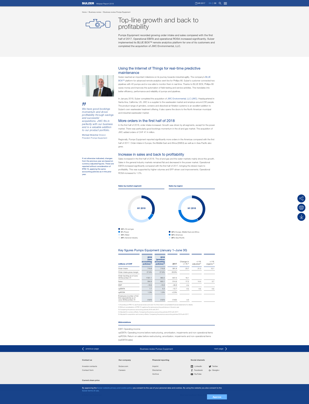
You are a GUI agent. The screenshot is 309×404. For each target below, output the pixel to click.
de (215, 3)
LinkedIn (198, 366)
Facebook (198, 370)
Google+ (216, 370)
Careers (122, 370)
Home (84, 12)
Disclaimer (157, 370)
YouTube (197, 374)
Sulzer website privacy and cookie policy (114, 388)
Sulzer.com (123, 366)
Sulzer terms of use (90, 390)
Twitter (215, 366)
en (210, 3)
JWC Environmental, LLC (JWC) (182, 98)
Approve (217, 397)
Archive (155, 374)
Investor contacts (89, 366)
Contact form (88, 370)
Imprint (155, 366)
